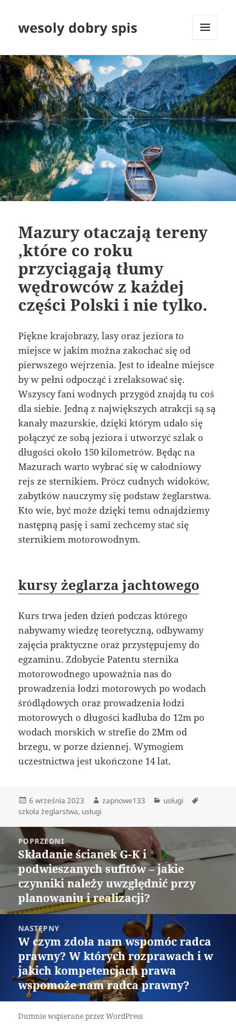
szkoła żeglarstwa (48, 811)
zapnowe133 (123, 800)
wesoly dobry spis (77, 27)
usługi (173, 800)
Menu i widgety (205, 39)
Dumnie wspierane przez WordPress (80, 1016)
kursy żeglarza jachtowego (108, 584)
